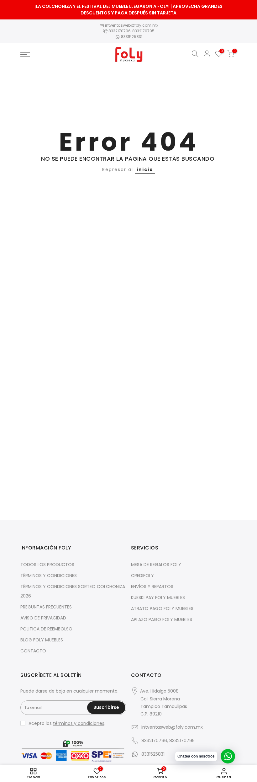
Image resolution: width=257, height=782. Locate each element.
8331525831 (131, 36)
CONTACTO (33, 651)
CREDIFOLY (142, 575)
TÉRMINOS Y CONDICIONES (48, 575)
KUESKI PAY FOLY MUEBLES (158, 597)
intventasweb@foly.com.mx (131, 25)
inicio (145, 169)
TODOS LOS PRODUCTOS (47, 564)
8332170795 (143, 31)
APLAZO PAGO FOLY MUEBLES (161, 619)
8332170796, (120, 31)
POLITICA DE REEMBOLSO (46, 629)
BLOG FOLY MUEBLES (41, 640)
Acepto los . (67, 723)
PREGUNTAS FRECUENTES (46, 607)
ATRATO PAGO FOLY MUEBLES (162, 608)
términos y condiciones (78, 723)
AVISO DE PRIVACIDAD (43, 618)
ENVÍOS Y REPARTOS (152, 586)
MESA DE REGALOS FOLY (156, 564)
